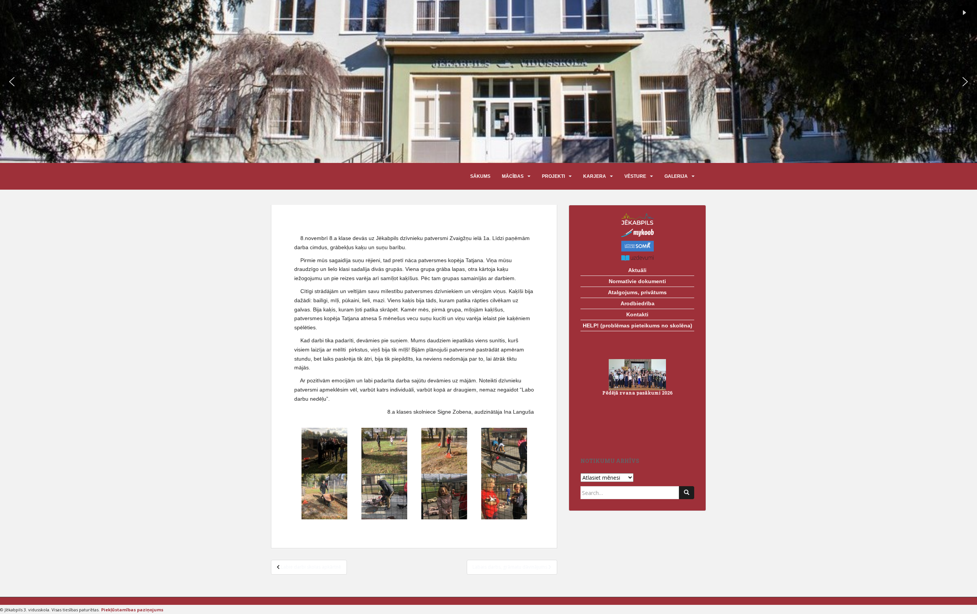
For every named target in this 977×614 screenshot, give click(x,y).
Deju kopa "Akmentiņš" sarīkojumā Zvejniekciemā (637, 390)
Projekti (553, 176)
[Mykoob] (637, 233)
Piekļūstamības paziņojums (132, 609)
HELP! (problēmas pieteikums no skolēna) (637, 325)
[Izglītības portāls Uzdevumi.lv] (637, 258)
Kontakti (637, 314)
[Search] (686, 492)
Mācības (513, 176)
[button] (12, 82)
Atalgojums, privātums (637, 292)
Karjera (594, 176)
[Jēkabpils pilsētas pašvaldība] (637, 219)
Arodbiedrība (638, 303)
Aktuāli (637, 270)
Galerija (676, 176)
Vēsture (635, 176)
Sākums (480, 176)
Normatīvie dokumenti (637, 281)
